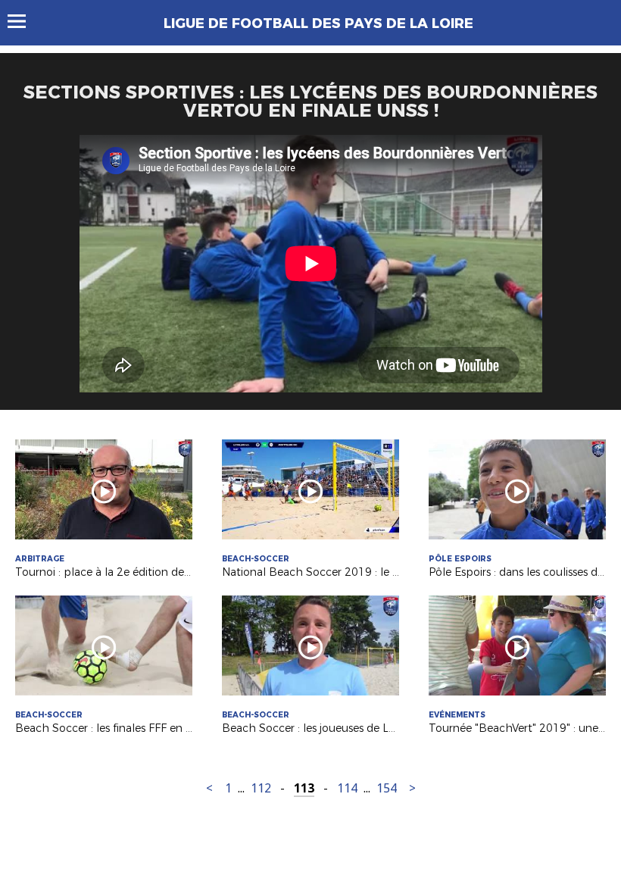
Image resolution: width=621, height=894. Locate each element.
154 (386, 788)
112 (261, 788)
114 (347, 788)
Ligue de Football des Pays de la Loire (318, 23)
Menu (24, 21)
